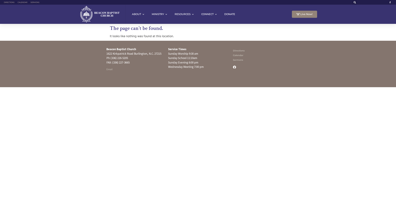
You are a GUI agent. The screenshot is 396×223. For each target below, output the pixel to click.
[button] (354, 2)
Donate (229, 14)
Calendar (22, 2)
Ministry (158, 14)
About (136, 14)
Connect (207, 14)
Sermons (34, 2)
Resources (183, 14)
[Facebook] (234, 67)
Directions (9, 2)
